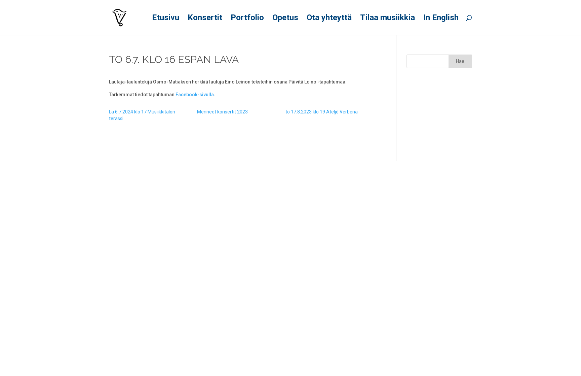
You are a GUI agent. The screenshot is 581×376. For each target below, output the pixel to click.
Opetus (285, 18)
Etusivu (165, 18)
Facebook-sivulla (195, 94)
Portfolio (247, 18)
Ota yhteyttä (329, 18)
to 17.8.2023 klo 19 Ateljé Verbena (321, 111)
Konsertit (205, 18)
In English (441, 18)
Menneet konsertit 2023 (222, 111)
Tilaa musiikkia (387, 18)
